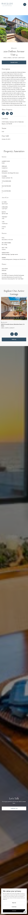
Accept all (14, 910)
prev (12, 334)
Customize (14, 906)
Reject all (14, 902)
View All (14, 339)
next (16, 334)
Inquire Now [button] (14, 62)
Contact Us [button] (14, 808)
